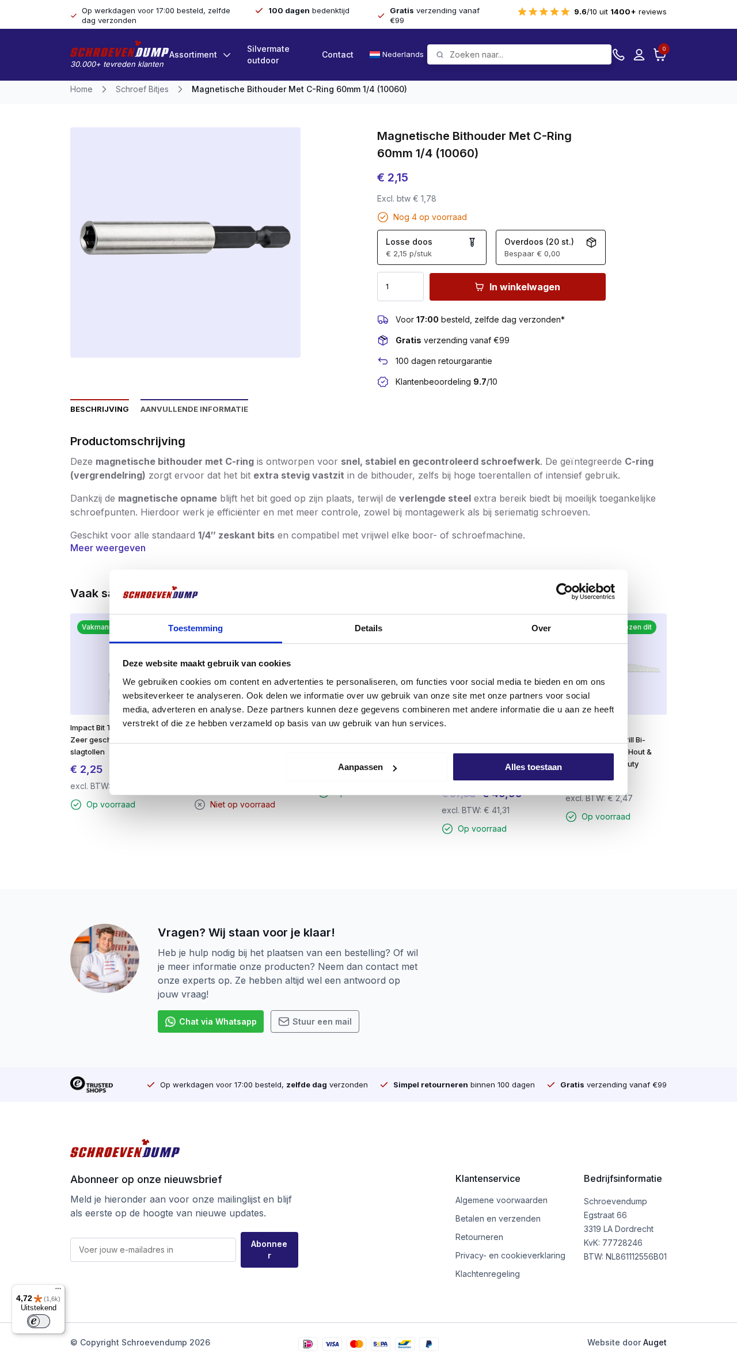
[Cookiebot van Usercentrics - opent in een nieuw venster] (564, 591)
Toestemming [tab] (195, 628)
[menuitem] (398, 54)
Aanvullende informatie (194, 409)
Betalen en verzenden (498, 1218)
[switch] (38, 1321)
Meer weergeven (108, 547)
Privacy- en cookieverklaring (510, 1255)
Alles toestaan (533, 767)
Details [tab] (369, 628)
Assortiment (193, 54)
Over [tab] (541, 628)
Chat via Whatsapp (218, 1021)
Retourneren (479, 1237)
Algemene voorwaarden (501, 1200)
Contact (338, 54)
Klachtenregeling (487, 1274)
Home (81, 89)
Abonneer (269, 1249)
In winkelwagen (524, 287)
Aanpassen (360, 767)
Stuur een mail (322, 1021)
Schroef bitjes (142, 89)
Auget (655, 1342)
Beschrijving (99, 409)
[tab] (99, 408)
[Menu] (58, 1291)
